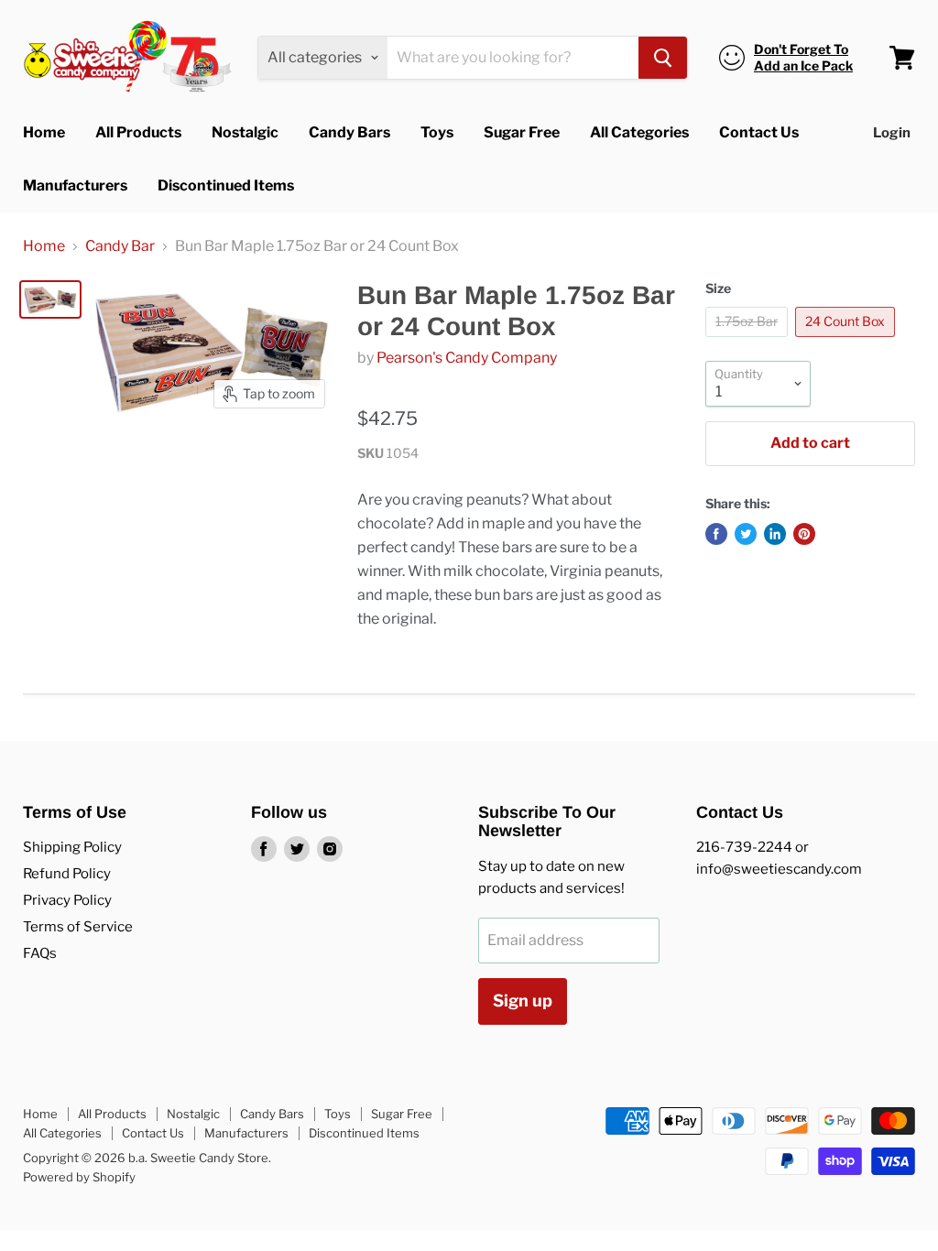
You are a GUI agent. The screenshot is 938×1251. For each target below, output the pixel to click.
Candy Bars (349, 132)
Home (44, 132)
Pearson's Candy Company (466, 357)
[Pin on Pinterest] (804, 534)
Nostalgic (245, 132)
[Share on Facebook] (716, 534)
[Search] (662, 58)
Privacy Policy (67, 900)
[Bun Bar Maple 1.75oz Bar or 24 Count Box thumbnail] (50, 299)
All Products (138, 132)
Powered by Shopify (79, 1176)
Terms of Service (78, 927)
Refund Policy (67, 873)
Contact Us (759, 132)
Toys (436, 132)
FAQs (40, 953)
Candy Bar (120, 246)
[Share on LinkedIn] (775, 534)
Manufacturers (75, 185)
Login (892, 133)
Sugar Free (522, 132)
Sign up (522, 1000)
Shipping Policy (72, 847)
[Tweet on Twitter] (746, 534)
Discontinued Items (226, 185)
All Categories (639, 132)
